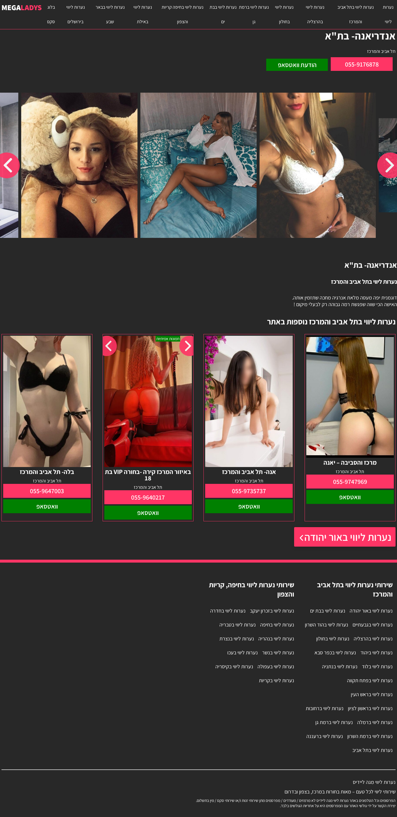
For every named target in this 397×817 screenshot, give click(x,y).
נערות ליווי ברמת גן (254, 14)
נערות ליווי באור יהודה (347, 537)
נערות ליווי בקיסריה (234, 666)
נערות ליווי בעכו (242, 652)
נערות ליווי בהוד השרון (326, 624)
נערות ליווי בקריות (276, 680)
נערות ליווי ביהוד (376, 652)
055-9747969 (350, 481)
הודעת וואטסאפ (297, 65)
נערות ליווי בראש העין (372, 694)
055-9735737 (249, 491)
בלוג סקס (51, 14)
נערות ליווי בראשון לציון (370, 708)
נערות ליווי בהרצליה (315, 14)
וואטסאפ (350, 497)
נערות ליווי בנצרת (236, 638)
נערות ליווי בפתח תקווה (370, 680)
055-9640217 (148, 497)
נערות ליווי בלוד (377, 666)
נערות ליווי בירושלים (75, 14)
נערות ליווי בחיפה (277, 624)
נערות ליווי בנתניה (339, 666)
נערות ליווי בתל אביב (372, 750)
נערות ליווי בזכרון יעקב (272, 610)
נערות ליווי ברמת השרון (370, 736)
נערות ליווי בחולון (284, 14)
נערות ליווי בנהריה (276, 638)
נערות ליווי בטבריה (237, 624)
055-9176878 (362, 64)
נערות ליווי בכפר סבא (335, 652)
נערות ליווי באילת (142, 14)
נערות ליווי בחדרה (228, 610)
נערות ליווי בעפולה (275, 666)
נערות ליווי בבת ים (223, 14)
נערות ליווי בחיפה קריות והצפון (182, 14)
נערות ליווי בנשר (278, 652)
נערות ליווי (388, 14)
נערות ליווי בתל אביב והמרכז (355, 14)
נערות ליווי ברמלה (375, 722)
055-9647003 (47, 491)
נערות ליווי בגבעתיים (373, 624)
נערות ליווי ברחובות (325, 708)
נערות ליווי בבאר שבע (110, 14)
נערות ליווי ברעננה (324, 736)
